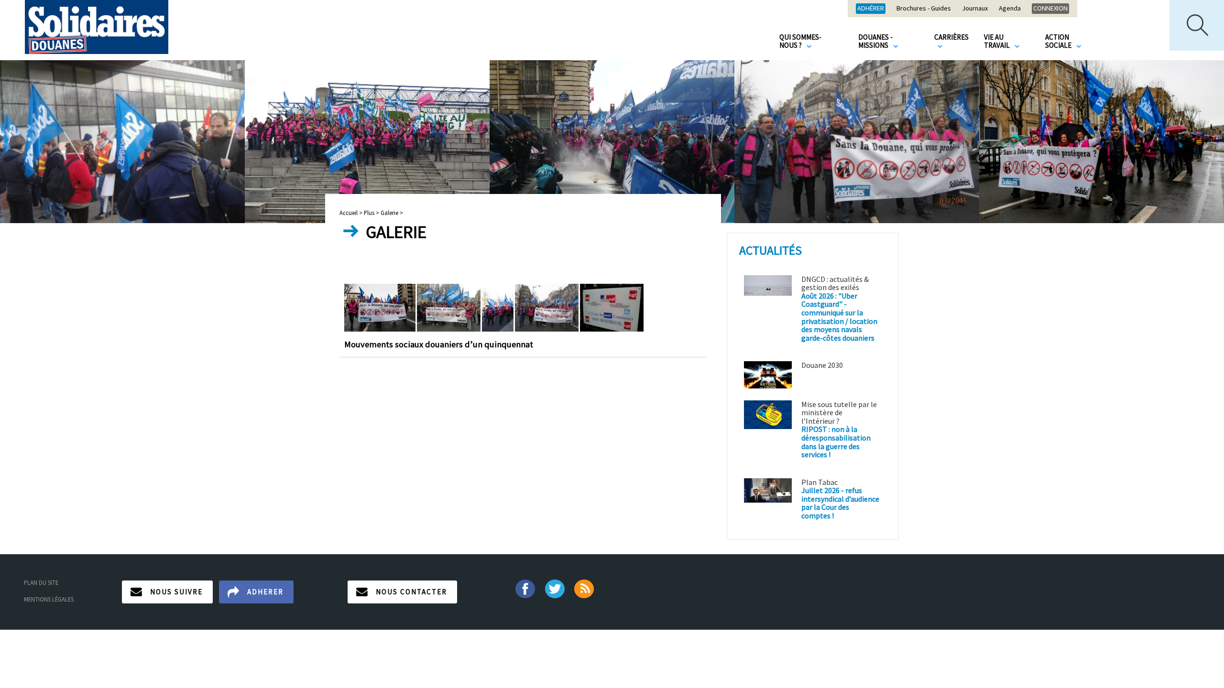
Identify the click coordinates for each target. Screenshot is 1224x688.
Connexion (1050, 8)
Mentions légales (49, 599)
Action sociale (1059, 41)
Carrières (951, 37)
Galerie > (392, 212)
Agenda (1010, 8)
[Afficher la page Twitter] (555, 587)
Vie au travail (997, 41)
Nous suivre (176, 591)
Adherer (265, 591)
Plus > (371, 212)
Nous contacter (411, 591)
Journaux (975, 8)
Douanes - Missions (875, 41)
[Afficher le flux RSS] (585, 587)
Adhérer (870, 8)
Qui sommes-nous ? (800, 41)
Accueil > (351, 212)
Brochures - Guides (923, 8)
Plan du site (41, 582)
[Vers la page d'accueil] (96, 27)
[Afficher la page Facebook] (525, 587)
